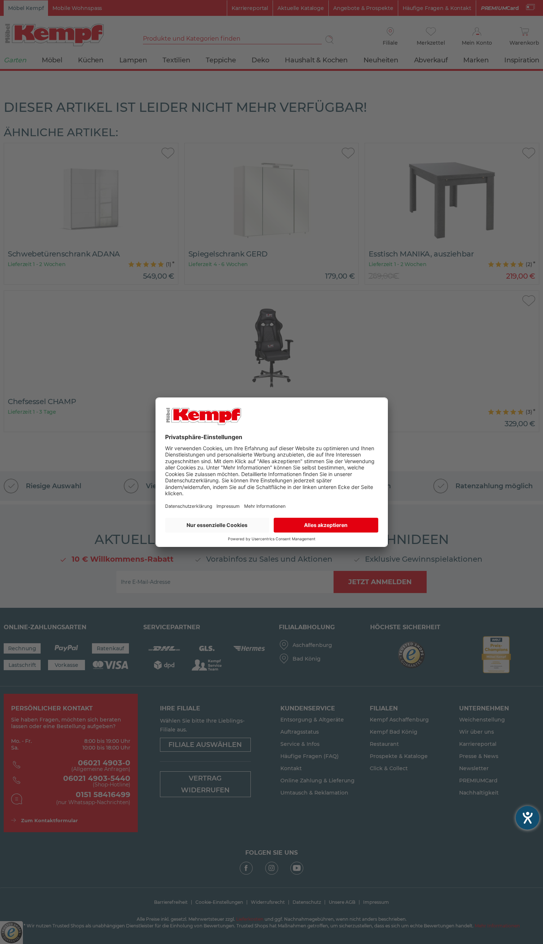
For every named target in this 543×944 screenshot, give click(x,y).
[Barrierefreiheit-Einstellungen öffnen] (527, 818)
